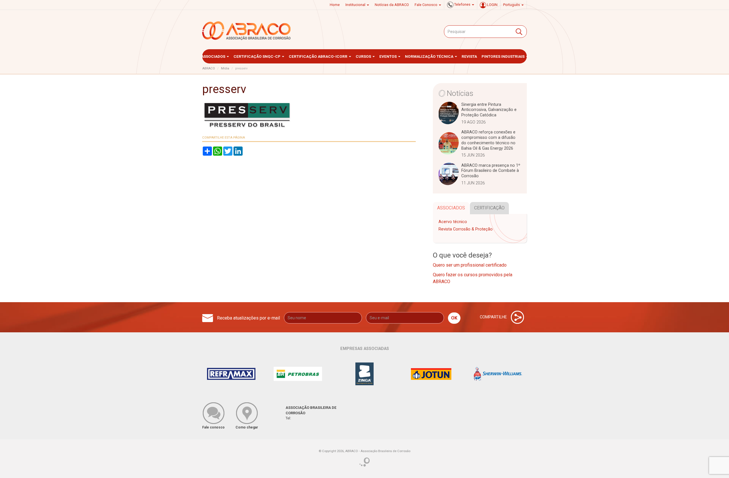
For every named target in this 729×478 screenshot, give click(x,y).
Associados (213, 56)
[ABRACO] (246, 31)
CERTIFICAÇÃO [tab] (489, 208)
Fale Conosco (426, 5)
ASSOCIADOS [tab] (451, 208)
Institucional (355, 5)
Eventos (388, 56)
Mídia (225, 68)
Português (512, 5)
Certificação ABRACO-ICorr (318, 56)
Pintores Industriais (503, 56)
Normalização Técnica (429, 56)
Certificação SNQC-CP (257, 56)
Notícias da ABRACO (392, 5)
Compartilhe (494, 317)
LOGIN (491, 5)
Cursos (364, 56)
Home (335, 5)
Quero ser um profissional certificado (470, 265)
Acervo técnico (453, 221)
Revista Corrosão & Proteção (466, 229)
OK (454, 318)
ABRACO (208, 68)
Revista (469, 56)
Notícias (460, 93)
